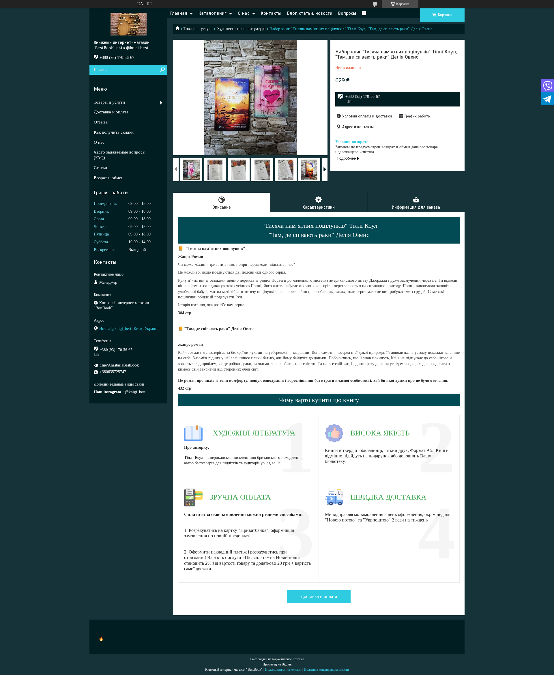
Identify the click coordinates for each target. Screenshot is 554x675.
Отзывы (101, 122)
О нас (243, 13)
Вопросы (347, 13)
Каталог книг (212, 13)
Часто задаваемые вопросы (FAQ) (119, 155)
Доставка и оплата (319, 596)
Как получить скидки (114, 132)
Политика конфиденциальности (326, 669)
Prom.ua (298, 659)
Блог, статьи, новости (309, 13)
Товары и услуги (198, 29)
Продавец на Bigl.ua (277, 664)
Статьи (100, 167)
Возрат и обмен (108, 177)
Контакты (271, 13)
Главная (178, 13)
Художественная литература (241, 29)
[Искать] (162, 70)
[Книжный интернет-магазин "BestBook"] (128, 23)
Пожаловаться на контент (283, 669)
